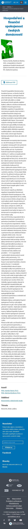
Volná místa (9, 508)
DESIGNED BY (16, 490)
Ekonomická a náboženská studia (12, 401)
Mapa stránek (16, 498)
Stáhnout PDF (10, 82)
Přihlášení (19, 508)
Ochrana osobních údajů (14, 506)
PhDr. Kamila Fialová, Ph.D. (10, 390)
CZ (14, 2)
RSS (8, 498)
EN (17, 2)
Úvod (3, 6)
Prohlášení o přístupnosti (14, 501)
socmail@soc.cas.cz (14, 516)
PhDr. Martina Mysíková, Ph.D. (11, 393)
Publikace (9, 6)
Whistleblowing (14, 503)
